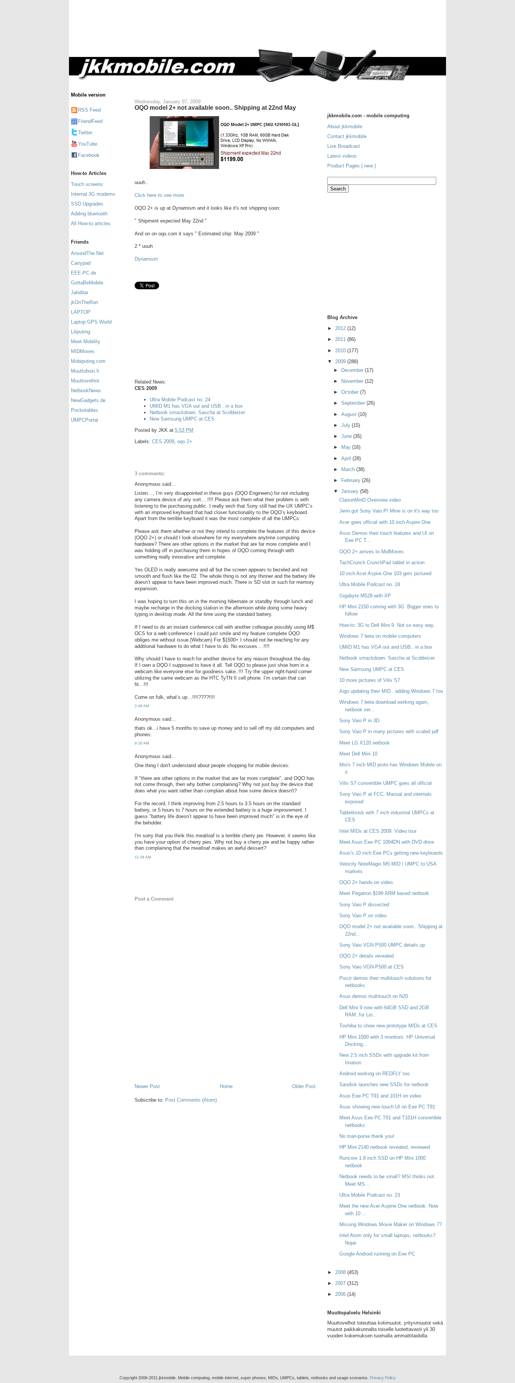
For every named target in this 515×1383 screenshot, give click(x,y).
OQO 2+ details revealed (366, 956)
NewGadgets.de (88, 400)
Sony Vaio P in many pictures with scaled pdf (388, 731)
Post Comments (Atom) (191, 1100)
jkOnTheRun (84, 302)
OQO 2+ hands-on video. (366, 882)
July (346, 425)
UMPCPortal (84, 420)
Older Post (304, 1086)
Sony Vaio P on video (362, 915)
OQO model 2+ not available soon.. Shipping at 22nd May (215, 107)
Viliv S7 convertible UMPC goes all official (385, 783)
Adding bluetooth (89, 213)
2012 (341, 328)
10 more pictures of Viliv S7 (369, 680)
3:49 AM (142, 706)
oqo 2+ (184, 441)
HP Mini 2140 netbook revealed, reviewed (384, 1147)
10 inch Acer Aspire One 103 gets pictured (385, 573)
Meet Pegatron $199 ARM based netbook (384, 893)
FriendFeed (90, 121)
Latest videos (342, 156)
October (350, 392)
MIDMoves (83, 351)
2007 (341, 1283)
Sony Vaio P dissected (364, 904)
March (348, 469)
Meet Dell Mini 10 (358, 754)
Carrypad (80, 263)
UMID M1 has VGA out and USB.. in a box (196, 406)
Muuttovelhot (85, 381)
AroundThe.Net (87, 253)
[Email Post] (195, 430)
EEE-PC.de (83, 273)
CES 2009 (163, 441)
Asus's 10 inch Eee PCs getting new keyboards (391, 853)
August (349, 414)
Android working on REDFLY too (374, 1073)
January (350, 491)
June (347, 436)
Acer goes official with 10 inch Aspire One (385, 522)
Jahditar (79, 292)
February (351, 480)
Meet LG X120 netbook (364, 743)
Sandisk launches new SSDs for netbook (384, 1084)
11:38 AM (143, 857)
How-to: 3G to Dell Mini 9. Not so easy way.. (387, 625)
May (346, 447)
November (353, 381)
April (347, 458)
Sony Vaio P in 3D (359, 720)
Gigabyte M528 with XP (365, 596)
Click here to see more (159, 195)
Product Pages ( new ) (351, 166)
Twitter (85, 132)
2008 (341, 1272)
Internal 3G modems (93, 194)
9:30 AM (142, 743)
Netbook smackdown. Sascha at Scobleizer (197, 412)
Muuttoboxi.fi (85, 371)
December (353, 370)
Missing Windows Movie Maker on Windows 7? (390, 1224)
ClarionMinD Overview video (370, 500)
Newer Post (147, 1086)
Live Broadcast (343, 146)
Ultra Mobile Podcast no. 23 (369, 1195)
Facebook (89, 155)
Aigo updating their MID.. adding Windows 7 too (391, 691)
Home (226, 1086)
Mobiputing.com (88, 361)
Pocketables (84, 410)
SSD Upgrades (87, 204)
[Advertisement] (289, 29)
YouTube (87, 144)
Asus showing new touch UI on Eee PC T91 (387, 1107)
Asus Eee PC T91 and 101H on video (380, 1096)
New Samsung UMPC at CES (182, 419)
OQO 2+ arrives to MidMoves (371, 551)
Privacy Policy (383, 1377)
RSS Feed (89, 110)
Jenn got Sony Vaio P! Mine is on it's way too (388, 511)
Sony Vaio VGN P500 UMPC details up (382, 945)
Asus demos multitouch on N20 (373, 996)
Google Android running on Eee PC (377, 1254)
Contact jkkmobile (346, 136)
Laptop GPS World (91, 322)
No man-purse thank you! (366, 1136)
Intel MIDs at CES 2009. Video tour (378, 831)
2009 (341, 361)
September (353, 403)
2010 (341, 350)
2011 (341, 339)
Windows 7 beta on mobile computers (380, 636)
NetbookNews (86, 390)
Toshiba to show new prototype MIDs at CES (388, 1025)
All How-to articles (90, 223)
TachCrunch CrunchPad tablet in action (382, 562)
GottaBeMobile (87, 283)
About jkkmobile (344, 126)
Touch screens (87, 184)
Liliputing (80, 332)
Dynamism (146, 259)
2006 (341, 1294)
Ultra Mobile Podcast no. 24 (180, 399)
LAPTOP (80, 312)
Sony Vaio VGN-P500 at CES (371, 967)
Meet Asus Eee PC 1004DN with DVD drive (386, 842)
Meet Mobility (85, 341)
